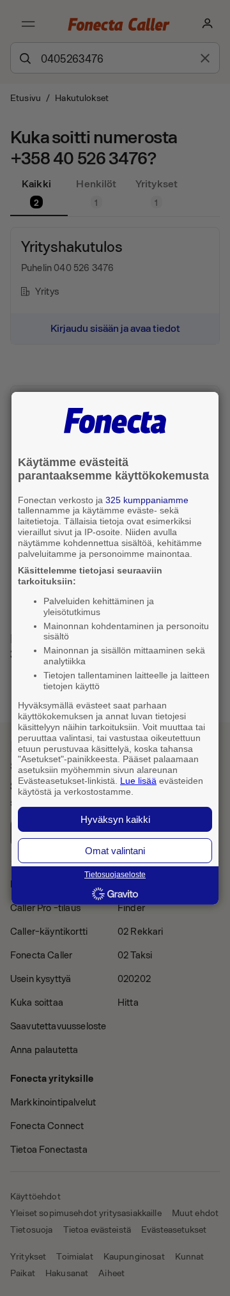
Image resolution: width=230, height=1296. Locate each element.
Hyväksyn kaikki (115, 819)
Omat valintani (115, 850)
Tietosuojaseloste (115, 874)
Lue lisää (138, 781)
